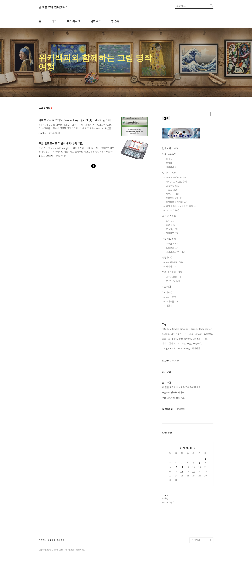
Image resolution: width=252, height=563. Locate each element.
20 (193, 471)
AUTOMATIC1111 (176, 181)
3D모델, (198, 333)
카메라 (171, 266)
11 (182, 467)
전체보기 (170, 148)
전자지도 (172, 233)
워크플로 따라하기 (176, 202)
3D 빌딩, (197, 338)
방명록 (115, 21)
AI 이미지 (169, 172)
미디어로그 (73, 21)
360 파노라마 (174, 262)
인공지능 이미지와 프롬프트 (52, 540)
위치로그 (96, 21)
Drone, (194, 328)
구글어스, (197, 343)
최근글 (165, 360)
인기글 (175, 360)
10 (176, 467)
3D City (172, 229)
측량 (171, 225)
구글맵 (172, 243)
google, (166, 333)
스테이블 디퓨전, (179, 333)
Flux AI (171, 189)
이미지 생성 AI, (169, 343)
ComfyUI (172, 185)
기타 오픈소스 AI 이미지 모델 (181, 206)
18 (182, 471)
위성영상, (196, 348)
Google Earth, (169, 348)
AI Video (172, 194)
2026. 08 (187, 448)
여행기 (171, 305)
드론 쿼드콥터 (172, 272)
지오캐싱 (42, 132)
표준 (170, 220)
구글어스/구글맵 (46, 156)
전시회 (170, 163)
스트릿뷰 (172, 247)
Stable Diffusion (176, 177)
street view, (185, 338)
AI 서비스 (172, 210)
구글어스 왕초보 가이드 (173, 392)
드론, (205, 338)
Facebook (167, 408)
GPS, (191, 333)
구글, (189, 343)
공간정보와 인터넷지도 (54, 7)
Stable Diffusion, (180, 328)
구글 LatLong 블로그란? (173, 397)
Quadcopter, (205, 328)
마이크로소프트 (175, 251)
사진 (167, 257)
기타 (167, 292)
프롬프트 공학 (174, 198)
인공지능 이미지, (170, 338)
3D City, (182, 343)
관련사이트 (197, 540)
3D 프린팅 (173, 281)
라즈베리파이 (173, 277)
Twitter (181, 408)
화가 (170, 158)
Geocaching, (184, 348)
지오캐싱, (166, 328)
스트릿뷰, (208, 333)
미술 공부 (169, 154)
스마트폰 (172, 301)
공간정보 (169, 216)
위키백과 (171, 167)
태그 (54, 21)
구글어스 (169, 238)
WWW (171, 297)
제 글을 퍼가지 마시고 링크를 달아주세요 (181, 387)
